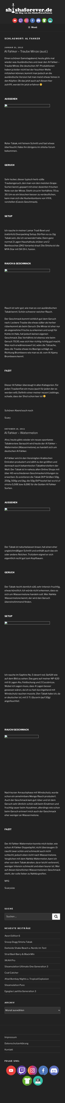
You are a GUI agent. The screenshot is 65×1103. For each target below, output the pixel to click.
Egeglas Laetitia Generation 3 (20, 991)
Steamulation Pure (15, 985)
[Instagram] (26, 20)
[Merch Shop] (44, 20)
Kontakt (9, 1049)
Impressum (11, 1037)
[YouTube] (15, 20)
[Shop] (50, 20)
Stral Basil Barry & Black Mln (19, 954)
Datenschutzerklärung (16, 1043)
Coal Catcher (11, 972)
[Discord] (38, 20)
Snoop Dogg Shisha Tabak (18, 942)
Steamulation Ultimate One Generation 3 (26, 966)
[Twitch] (20, 20)
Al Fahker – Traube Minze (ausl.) (26, 51)
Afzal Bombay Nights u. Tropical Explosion (27, 979)
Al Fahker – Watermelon (21, 433)
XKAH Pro (10, 960)
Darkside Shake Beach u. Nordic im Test (25, 948)
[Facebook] (32, 20)
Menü (34, 27)
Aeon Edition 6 (12, 935)
